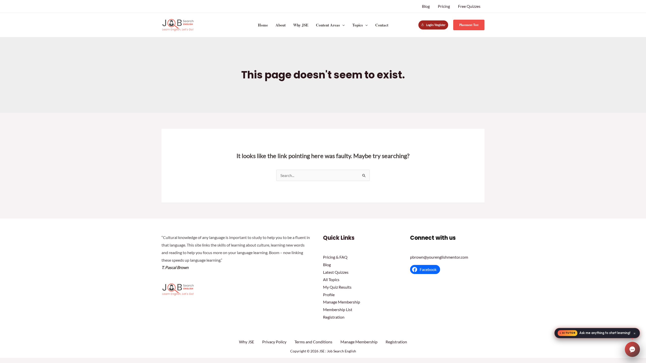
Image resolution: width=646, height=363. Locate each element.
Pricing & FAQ (335, 257)
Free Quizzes (469, 6)
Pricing (444, 6)
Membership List (337, 309)
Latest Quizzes (335, 272)
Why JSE (300, 25)
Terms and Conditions (313, 341)
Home (263, 25)
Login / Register (435, 24)
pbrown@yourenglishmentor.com (439, 257)
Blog (426, 6)
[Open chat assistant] (632, 349)
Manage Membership (341, 301)
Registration (333, 317)
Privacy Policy (274, 341)
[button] (342, 25)
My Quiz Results (337, 287)
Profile (329, 294)
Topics (357, 25)
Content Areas (328, 25)
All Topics (331, 279)
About (281, 25)
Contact (381, 25)
